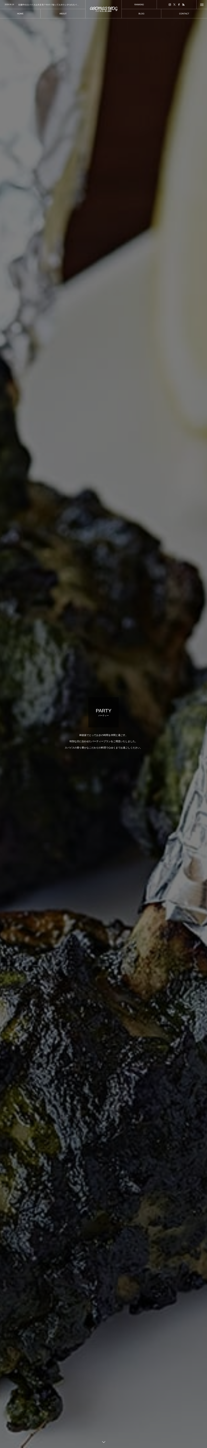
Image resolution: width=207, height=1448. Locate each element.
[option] (42, 4)
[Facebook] (179, 4)
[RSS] (183, 4)
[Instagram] (170, 4)
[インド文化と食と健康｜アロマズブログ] (103, 9)
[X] (174, 4)
